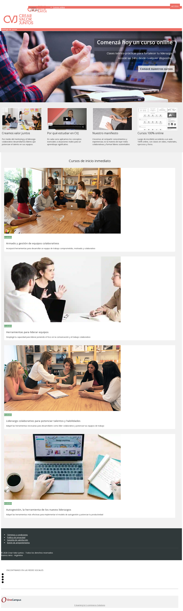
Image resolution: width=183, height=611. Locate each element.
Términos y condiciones (17, 535)
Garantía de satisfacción (17, 540)
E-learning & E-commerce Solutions (89, 605)
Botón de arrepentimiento (18, 542)
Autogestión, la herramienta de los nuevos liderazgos (38, 509)
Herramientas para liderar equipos (27, 332)
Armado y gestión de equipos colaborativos (32, 243)
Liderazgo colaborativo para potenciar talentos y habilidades (43, 421)
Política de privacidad (16, 537)
